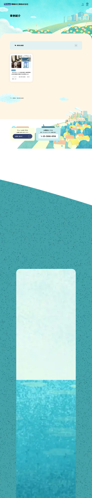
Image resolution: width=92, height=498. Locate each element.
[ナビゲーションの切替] (87, 4)
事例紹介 (14, 98)
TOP (11, 98)
